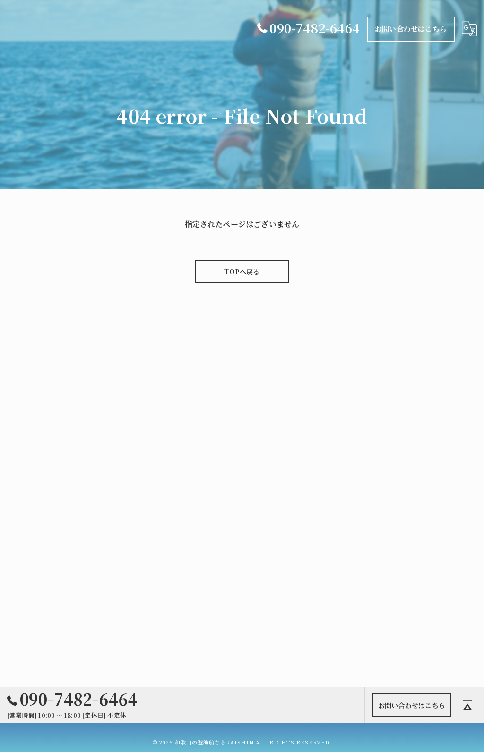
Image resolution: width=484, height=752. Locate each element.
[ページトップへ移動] (467, 705)
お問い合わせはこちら (411, 29)
